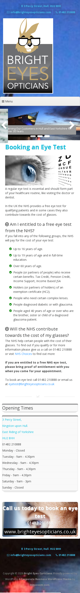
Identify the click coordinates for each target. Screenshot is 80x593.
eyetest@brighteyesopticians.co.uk (31, 384)
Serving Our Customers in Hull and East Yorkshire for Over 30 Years (39, 130)
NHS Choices (23, 354)
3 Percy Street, (12, 420)
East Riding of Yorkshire (18, 432)
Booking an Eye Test (35, 147)
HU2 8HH (8, 438)
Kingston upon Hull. (15, 426)
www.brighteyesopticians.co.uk (40, 531)
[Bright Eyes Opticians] (28, 92)
